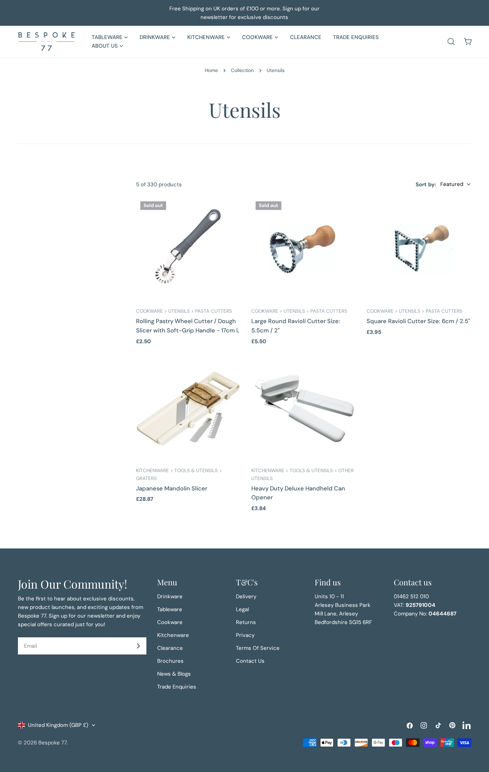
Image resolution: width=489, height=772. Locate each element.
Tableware (169, 609)
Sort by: (426, 184)
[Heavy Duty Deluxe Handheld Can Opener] (303, 408)
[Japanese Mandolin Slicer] (188, 408)
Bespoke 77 (52, 742)
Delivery (246, 596)
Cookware (170, 622)
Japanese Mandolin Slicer (171, 488)
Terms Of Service (258, 648)
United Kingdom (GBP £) (58, 725)
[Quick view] (230, 212)
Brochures (170, 661)
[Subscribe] (138, 645)
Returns (246, 622)
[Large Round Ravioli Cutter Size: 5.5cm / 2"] (303, 249)
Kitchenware (173, 635)
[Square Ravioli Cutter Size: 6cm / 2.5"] (419, 249)
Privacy (245, 635)
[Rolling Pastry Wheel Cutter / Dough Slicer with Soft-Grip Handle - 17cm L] (188, 249)
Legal (242, 609)
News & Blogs (174, 673)
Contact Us (250, 661)
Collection (242, 70)
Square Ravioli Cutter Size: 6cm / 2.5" (418, 321)
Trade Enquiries (176, 686)
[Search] (451, 41)
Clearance (170, 648)
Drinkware (170, 596)
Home (211, 70)
